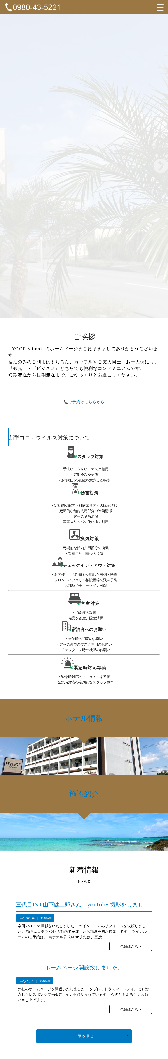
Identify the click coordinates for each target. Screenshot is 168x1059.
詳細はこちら (131, 946)
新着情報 (46, 918)
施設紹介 (84, 794)
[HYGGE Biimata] (32, 7)
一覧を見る (84, 1036)
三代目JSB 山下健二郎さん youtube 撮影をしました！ (84, 904)
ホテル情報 (84, 718)
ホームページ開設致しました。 (84, 967)
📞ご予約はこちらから (84, 401)
